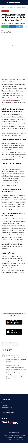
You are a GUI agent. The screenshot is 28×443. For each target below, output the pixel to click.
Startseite (3, 7)
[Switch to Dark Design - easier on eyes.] (23, 2)
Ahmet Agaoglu (13, 342)
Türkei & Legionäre (18, 437)
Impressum (4, 405)
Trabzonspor (5, 11)
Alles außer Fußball (11, 439)
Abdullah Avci (5, 342)
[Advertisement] (14, 294)
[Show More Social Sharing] (25, 26)
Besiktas (11, 435)
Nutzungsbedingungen (6, 410)
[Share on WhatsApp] (5, 26)
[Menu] (2, 2)
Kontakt (3, 403)
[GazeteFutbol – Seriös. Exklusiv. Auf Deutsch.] (13, 2)
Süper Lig (5, 435)
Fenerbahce (16, 435)
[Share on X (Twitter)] (19, 26)
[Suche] (26, 2)
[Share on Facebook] (12, 26)
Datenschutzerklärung (6, 407)
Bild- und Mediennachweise (7, 412)
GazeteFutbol (10, 100)
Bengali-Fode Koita (6, 345)
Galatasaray (23, 435)
